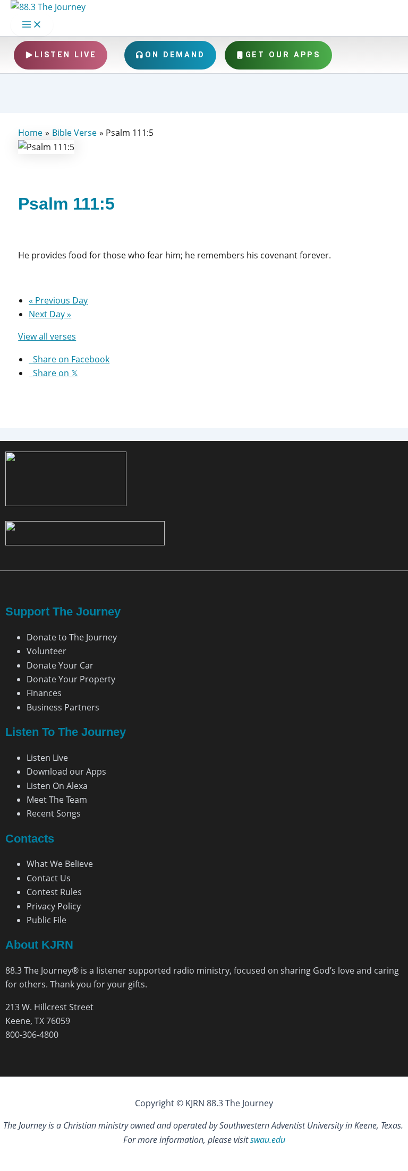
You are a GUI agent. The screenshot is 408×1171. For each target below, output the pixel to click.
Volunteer (46, 651)
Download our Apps (66, 771)
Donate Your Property (71, 679)
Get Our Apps (283, 54)
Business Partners (63, 707)
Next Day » (50, 314)
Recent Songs (54, 813)
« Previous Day (58, 300)
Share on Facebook (69, 359)
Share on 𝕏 (53, 373)
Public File (46, 920)
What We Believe (60, 864)
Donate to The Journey (72, 637)
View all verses (47, 336)
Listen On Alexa (57, 786)
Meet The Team (57, 799)
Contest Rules (54, 892)
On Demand (175, 54)
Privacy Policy (54, 906)
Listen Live (66, 54)
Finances (44, 693)
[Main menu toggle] (32, 25)
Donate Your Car (60, 665)
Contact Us (49, 878)
